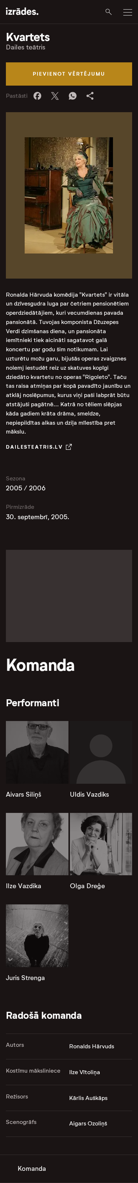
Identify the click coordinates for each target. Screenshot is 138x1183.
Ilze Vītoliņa (84, 1072)
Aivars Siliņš (23, 794)
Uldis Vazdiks (89, 794)
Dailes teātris (25, 47)
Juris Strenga (25, 978)
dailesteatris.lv (34, 447)
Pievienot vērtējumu (69, 73)
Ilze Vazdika (23, 886)
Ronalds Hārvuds (91, 1046)
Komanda (32, 1169)
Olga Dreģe (87, 886)
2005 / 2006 (26, 488)
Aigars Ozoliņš (88, 1123)
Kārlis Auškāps (88, 1097)
